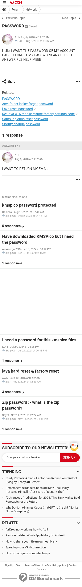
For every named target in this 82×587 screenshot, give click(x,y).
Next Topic (69, 18)
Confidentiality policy (54, 565)
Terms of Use (32, 565)
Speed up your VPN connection (26, 547)
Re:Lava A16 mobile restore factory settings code (38, 114)
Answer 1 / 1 (11, 145)
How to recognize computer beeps (28, 553)
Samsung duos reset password (25, 119)
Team (19, 565)
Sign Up (9, 565)
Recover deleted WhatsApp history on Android (35, 535)
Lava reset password (17, 109)
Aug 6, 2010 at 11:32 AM (39, 41)
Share (11, 81)
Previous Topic (15, 18)
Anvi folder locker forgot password (27, 104)
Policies (41, 569)
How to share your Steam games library (31, 541)
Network (31, 9)
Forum (16, 9)
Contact (73, 565)
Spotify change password (21, 124)
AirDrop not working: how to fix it (27, 529)
